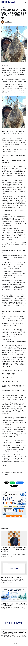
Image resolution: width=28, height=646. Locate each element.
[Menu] (26, 2)
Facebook (21, 482)
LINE (13, 482)
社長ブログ (3, 7)
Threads (15, 485)
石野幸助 (7, 21)
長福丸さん (8, 133)
